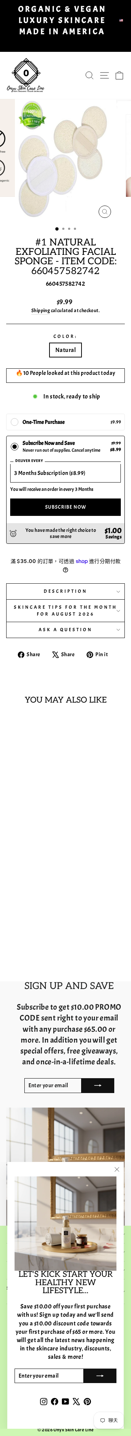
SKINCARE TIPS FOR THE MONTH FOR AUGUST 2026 (65, 610)
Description (65, 591)
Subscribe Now (65, 507)
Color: (65, 336)
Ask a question (66, 629)
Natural (65, 350)
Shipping (40, 310)
